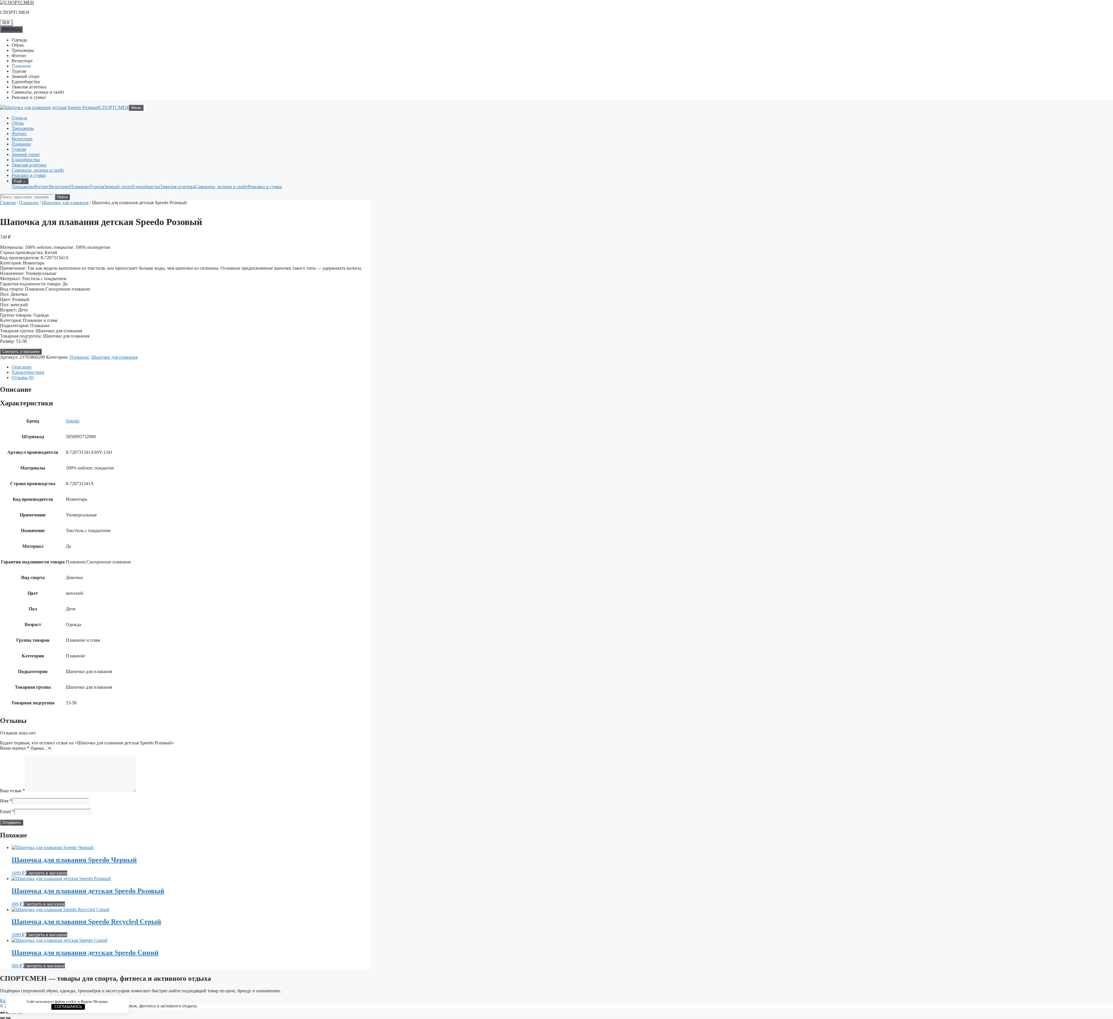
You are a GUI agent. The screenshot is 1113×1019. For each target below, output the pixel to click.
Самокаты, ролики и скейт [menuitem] (221, 186)
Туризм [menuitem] (97, 186)
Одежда (19, 39)
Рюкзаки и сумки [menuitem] (265, 186)
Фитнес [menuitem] (41, 186)
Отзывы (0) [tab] (23, 377)
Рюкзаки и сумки (29, 97)
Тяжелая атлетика (29, 86)
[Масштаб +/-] (2, 1012)
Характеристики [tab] (28, 372)
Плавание (21, 66)
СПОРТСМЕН (14, 12)
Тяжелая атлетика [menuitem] (177, 186)
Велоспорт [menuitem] (59, 186)
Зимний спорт (26, 76)
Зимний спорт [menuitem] (118, 186)
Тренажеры (23, 50)
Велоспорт (22, 60)
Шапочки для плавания (65, 202)
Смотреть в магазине (20, 351)
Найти (62, 197)
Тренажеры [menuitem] (23, 186)
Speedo (72, 420)
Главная (8, 202)
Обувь (18, 45)
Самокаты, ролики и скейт (38, 92)
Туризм (19, 71)
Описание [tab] (22, 367)
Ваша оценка (14, 748)
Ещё (20, 181)
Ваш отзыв (12, 790)
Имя (6, 800)
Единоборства (26, 81)
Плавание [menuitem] (80, 186)
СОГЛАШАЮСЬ (68, 1007)
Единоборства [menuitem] (146, 186)
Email (7, 811)
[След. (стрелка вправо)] (8, 1018)
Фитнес (19, 55)
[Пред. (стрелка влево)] (2, 1018)
